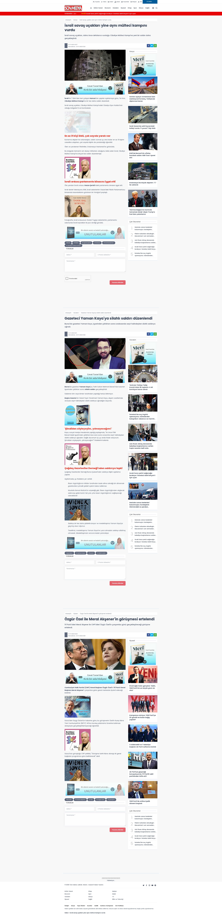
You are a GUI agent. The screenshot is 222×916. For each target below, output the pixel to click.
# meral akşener (80, 799)
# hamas (97, 243)
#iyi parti (68, 799)
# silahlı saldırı (101, 553)
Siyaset (123, 8)
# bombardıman (109, 243)
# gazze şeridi (86, 243)
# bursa (91, 553)
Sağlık (147, 8)
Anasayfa (68, 20)
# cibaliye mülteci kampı (73, 245)
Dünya (141, 8)
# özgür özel (100, 799)
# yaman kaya (80, 553)
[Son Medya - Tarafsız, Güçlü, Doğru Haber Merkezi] (73, 8)
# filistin (76, 243)
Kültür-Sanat (98, 8)
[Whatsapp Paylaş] (155, 45)
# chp (91, 799)
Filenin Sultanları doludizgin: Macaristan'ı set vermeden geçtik (105, 13)
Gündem (116, 8)
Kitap (129, 8)
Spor (135, 8)
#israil (68, 243)
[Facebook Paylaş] (148, 45)
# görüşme (111, 799)
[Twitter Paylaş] (151, 45)
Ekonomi (108, 8)
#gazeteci (69, 553)
